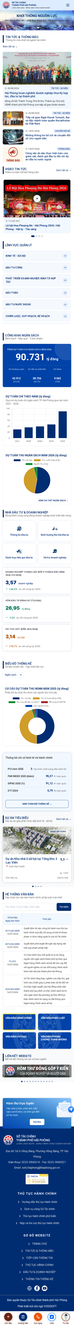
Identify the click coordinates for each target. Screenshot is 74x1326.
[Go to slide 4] (40, 27)
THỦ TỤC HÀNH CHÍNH (39, 1265)
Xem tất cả (10, 46)
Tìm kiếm (63, 907)
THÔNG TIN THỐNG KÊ (39, 1279)
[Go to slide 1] (33, 27)
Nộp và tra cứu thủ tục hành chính (39, 1223)
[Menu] (67, 5)
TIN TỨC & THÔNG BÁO (39, 1250)
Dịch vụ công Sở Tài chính (39, 1209)
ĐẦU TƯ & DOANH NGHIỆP (39, 1272)
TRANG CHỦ (39, 1243)
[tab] (33, 886)
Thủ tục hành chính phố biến (39, 1216)
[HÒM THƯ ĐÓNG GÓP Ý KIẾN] (37, 1071)
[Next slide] (68, 20)
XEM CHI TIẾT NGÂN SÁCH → (53, 500)
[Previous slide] (5, 20)
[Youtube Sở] (44, 1288)
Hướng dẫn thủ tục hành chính (39, 1202)
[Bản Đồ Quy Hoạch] (29, 1288)
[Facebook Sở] (37, 1288)
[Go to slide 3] (37, 27)
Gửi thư (37, 1122)
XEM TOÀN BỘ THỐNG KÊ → (37, 804)
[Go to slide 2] (35, 27)
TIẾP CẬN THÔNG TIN (39, 1258)
